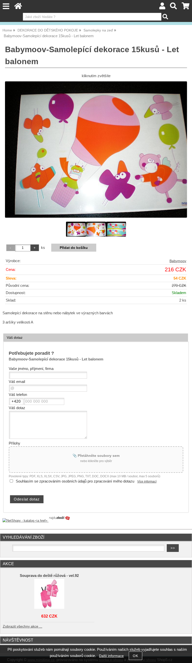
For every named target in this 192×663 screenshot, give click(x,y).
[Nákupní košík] (185, 7)
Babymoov (178, 261)
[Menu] (6, 6)
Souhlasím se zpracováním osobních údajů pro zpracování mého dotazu (75, 481)
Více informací (146, 481)
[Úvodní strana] (18, 7)
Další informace (111, 656)
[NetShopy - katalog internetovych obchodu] (36, 520)
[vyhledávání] (174, 7)
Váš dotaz (14, 337)
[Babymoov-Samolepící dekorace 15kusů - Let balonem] (96, 149)
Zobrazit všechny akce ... (22, 626)
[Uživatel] (162, 7)
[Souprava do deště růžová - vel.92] (49, 594)
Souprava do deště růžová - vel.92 (49, 576)
